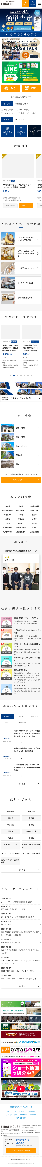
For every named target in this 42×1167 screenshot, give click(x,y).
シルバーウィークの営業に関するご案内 (17, 902)
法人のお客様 (21, 1118)
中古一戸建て (24, 110)
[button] (11, 34)
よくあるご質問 (12, 1115)
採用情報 (32, 1115)
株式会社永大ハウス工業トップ (21, 1107)
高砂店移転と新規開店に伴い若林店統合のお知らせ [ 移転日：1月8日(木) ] (20, 933)
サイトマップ (27, 1159)
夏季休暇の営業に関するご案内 (13, 909)
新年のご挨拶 (6, 924)
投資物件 (32, 113)
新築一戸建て (8, 110)
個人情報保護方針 (16, 1159)
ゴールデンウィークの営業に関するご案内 (17, 917)
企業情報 (23, 1115)
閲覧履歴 (32, 4)
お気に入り (26, 4)
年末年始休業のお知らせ (10, 942)
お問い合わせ (10, 206)
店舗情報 (31, 1111)
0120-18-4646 (23, 1141)
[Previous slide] (4, 572)
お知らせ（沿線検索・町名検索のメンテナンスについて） (20, 951)
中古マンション (9, 113)
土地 (22, 113)
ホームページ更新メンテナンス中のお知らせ (18, 979)
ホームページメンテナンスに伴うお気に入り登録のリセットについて (20, 962)
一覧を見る (21, 784)
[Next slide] (38, 572)
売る (33, 88)
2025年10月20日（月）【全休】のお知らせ (18, 971)
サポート (22, 1111)
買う (8, 1111)
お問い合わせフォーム (21, 480)
